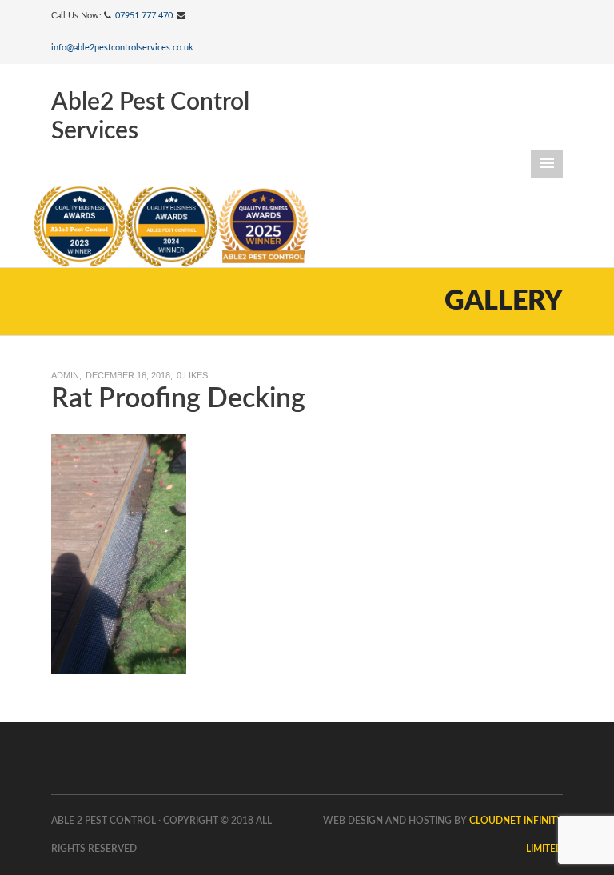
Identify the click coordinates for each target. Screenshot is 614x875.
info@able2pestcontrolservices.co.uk (122, 47)
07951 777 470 (144, 15)
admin (65, 375)
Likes (192, 375)
